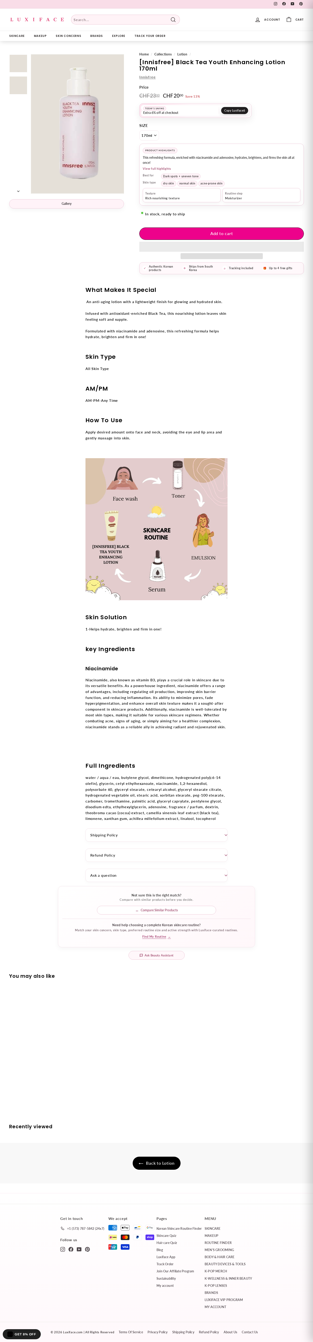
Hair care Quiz (166, 1243)
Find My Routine (156, 936)
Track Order (164, 1264)
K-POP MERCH (216, 1271)
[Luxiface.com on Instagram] (62, 1249)
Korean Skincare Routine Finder (179, 1228)
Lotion (182, 54)
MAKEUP (40, 36)
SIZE (143, 125)
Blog (159, 1250)
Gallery (67, 203)
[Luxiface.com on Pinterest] (87, 1249)
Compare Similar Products (159, 910)
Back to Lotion (160, 1163)
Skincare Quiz (166, 1236)
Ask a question (103, 875)
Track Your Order (150, 36)
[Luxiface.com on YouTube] (79, 1249)
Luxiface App (166, 1257)
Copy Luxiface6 (234, 110)
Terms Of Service (131, 1332)
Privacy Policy (158, 1332)
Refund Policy (102, 855)
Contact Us (250, 1332)
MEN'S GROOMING (219, 1250)
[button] (221, 247)
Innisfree (147, 77)
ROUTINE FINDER (218, 1243)
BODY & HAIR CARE (219, 1257)
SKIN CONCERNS (68, 36)
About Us (230, 1332)
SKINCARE (17, 36)
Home (144, 54)
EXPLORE (118, 36)
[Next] (18, 190)
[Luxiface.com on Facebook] (71, 1249)
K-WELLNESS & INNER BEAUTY (228, 1278)
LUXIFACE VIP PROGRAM (224, 1300)
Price (144, 87)
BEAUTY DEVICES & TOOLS (225, 1264)
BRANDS (96, 36)
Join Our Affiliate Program (175, 1271)
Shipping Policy (104, 835)
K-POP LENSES (216, 1285)
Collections (163, 54)
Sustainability (166, 1278)
